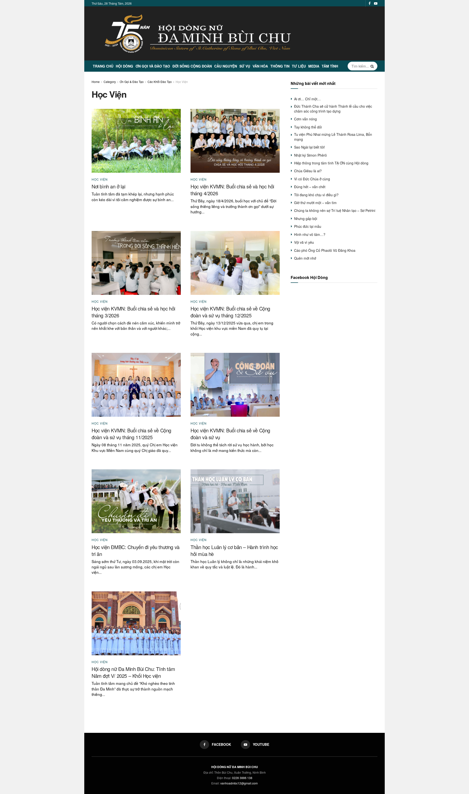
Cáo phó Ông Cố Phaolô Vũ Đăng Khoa (324, 250)
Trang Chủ (103, 66)
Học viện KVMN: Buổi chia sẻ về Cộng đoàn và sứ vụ (230, 434)
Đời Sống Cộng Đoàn (192, 66)
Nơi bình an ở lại (108, 186)
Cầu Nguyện (225, 66)
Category (110, 82)
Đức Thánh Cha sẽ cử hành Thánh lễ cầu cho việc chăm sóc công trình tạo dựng (333, 109)
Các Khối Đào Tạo (160, 82)
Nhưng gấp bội (305, 218)
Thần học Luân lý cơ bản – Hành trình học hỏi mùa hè (234, 550)
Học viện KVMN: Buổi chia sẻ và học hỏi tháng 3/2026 (133, 312)
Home (96, 82)
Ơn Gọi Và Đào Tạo (153, 66)
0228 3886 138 (242, 778)
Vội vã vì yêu (304, 242)
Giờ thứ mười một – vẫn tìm (315, 202)
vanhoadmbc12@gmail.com (239, 783)
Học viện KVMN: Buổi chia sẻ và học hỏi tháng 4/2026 (232, 190)
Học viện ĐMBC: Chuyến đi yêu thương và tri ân (136, 550)
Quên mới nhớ (305, 258)
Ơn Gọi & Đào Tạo (132, 82)
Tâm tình (330, 66)
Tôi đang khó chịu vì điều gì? (316, 194)
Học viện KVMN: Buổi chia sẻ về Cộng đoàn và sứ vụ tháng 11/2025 (131, 434)
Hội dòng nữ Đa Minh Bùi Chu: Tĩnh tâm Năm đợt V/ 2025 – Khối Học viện (133, 672)
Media (313, 66)
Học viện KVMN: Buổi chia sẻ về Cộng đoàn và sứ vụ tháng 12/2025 (230, 312)
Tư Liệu (299, 66)
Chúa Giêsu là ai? (308, 170)
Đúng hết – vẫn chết (309, 186)
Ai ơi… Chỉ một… (307, 98)
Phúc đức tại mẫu (307, 226)
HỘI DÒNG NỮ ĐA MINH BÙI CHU (234, 767)
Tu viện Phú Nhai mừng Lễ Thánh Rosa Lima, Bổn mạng (333, 137)
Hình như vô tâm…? (309, 234)
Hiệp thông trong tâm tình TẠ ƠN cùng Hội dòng (331, 163)
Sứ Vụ (244, 66)
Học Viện (182, 82)
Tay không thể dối (308, 127)
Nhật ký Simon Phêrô (310, 155)
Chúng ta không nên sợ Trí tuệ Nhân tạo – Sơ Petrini (334, 210)
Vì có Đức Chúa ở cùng (312, 178)
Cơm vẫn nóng (305, 118)
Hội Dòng (124, 66)
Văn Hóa (260, 66)
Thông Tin (279, 66)
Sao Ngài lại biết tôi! (309, 147)
